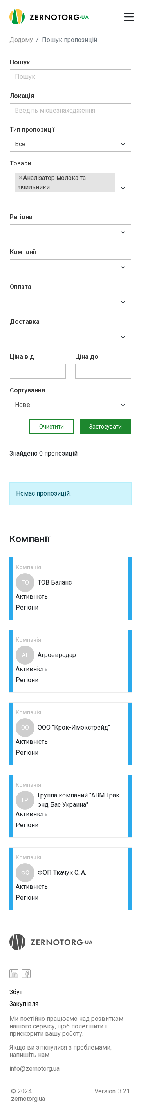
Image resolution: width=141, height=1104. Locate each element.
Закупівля (23, 1004)
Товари (20, 163)
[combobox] (70, 188)
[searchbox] (17, 198)
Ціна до (86, 356)
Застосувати (105, 426)
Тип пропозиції (32, 129)
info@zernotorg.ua (34, 1068)
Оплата (20, 286)
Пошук (20, 62)
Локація (22, 95)
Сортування (27, 390)
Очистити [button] (51, 426)
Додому (21, 40)
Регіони (21, 217)
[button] (105, 13)
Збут (15, 992)
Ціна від (22, 356)
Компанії (23, 251)
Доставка (25, 321)
